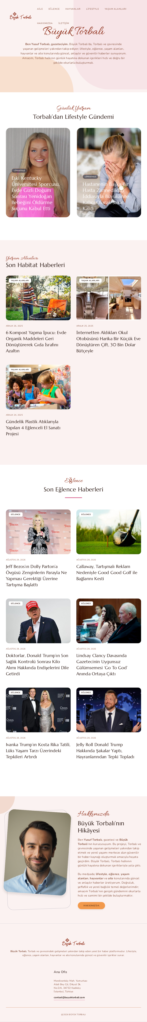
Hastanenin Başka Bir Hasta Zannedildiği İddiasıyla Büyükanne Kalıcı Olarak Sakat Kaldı (106, 196)
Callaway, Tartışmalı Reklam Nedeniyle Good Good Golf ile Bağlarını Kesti (106, 572)
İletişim (63, 23)
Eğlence (54, 9)
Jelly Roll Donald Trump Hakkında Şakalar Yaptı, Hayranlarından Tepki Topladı (105, 750)
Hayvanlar (72, 9)
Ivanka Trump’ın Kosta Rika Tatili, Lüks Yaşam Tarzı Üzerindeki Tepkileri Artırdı (38, 750)
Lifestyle (92, 9)
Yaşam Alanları (116, 9)
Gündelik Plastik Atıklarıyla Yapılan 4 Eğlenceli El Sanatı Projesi (33, 428)
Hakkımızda (45, 23)
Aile (40, 9)
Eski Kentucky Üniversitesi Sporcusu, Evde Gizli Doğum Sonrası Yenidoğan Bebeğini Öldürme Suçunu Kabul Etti (36, 193)
